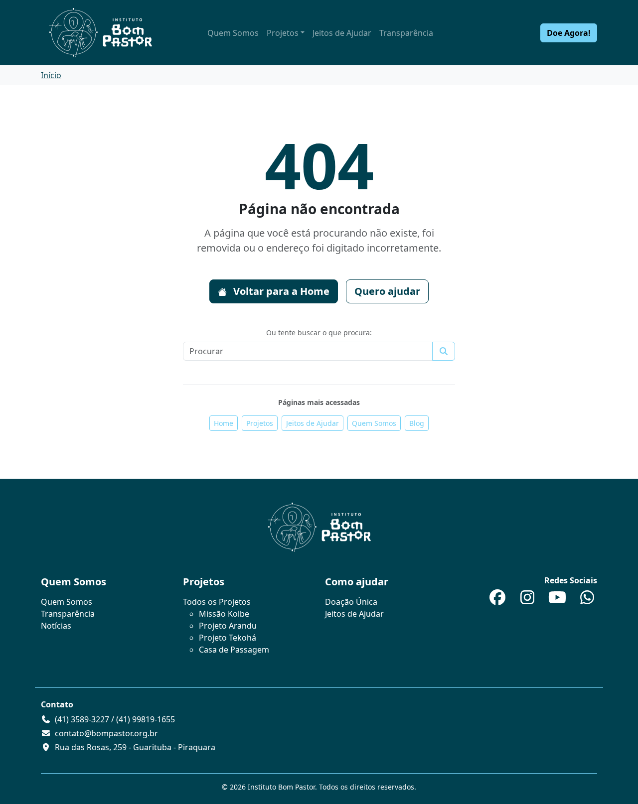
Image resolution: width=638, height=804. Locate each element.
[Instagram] (527, 600)
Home (223, 423)
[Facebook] (497, 600)
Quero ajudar (387, 291)
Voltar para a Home (280, 291)
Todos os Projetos (217, 601)
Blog (416, 423)
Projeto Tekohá (227, 637)
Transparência (406, 32)
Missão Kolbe (224, 613)
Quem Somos (233, 32)
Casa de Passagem (234, 649)
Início (51, 75)
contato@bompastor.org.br (106, 733)
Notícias (56, 625)
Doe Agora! (569, 32)
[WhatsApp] (587, 600)
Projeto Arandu (228, 625)
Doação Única (351, 601)
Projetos (283, 32)
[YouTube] (557, 600)
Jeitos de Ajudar (342, 32)
